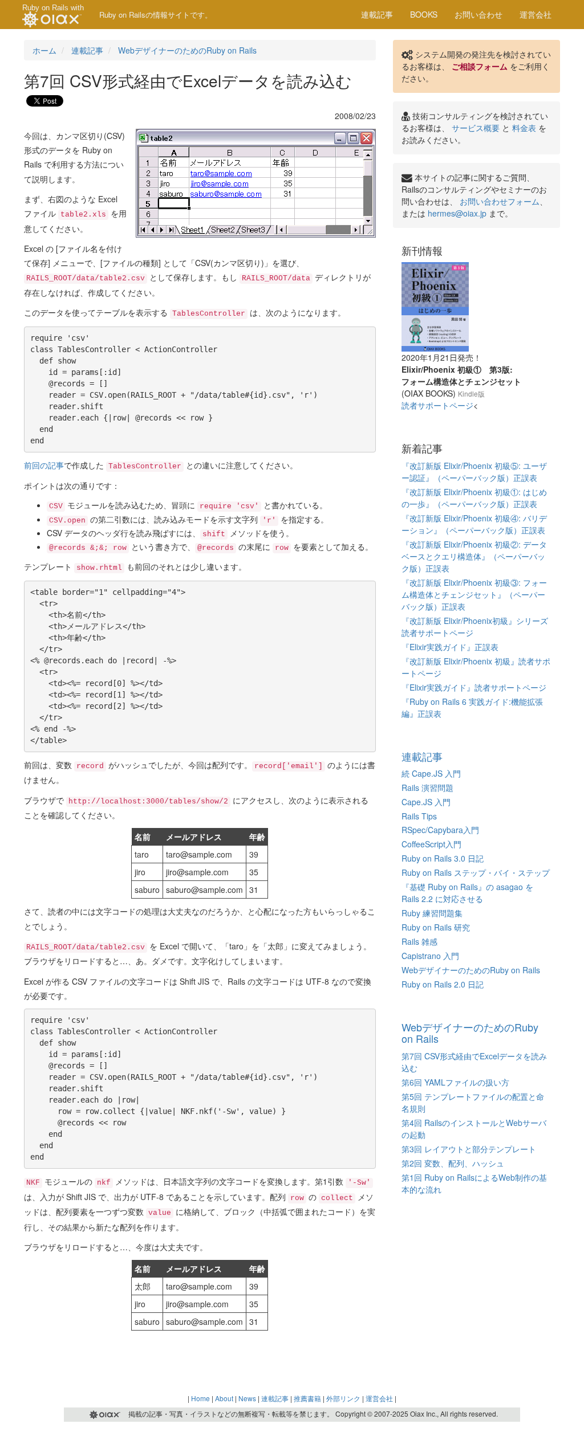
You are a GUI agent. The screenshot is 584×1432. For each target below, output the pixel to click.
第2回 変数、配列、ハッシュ (453, 1163)
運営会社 (535, 14)
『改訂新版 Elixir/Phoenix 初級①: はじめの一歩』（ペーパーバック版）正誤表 (474, 497)
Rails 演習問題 (427, 787)
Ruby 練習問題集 (432, 913)
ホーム (44, 50)
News (247, 1398)
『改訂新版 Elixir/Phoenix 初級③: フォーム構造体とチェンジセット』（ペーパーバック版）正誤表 (474, 594)
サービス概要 (476, 127)
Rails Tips (419, 816)
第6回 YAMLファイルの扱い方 (455, 1082)
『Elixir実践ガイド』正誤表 (450, 646)
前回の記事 (44, 465)
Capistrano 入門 (430, 955)
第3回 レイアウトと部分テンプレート (469, 1148)
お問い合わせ (478, 14)
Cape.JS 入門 (426, 801)
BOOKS (423, 14)
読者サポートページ (437, 405)
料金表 (524, 127)
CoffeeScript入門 (431, 844)
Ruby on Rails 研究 (436, 927)
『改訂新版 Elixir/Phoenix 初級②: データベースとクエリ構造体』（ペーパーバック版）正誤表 (474, 556)
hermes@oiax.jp (457, 213)
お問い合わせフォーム (500, 201)
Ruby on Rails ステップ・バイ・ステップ (476, 872)
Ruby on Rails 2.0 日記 (443, 984)
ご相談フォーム (480, 66)
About (224, 1398)
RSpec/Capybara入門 (440, 829)
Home (200, 1398)
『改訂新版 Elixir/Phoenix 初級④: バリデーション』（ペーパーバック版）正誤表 (474, 524)
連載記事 (377, 14)
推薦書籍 (307, 1398)
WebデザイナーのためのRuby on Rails (187, 50)
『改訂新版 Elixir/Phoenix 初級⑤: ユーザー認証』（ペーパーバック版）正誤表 (474, 471)
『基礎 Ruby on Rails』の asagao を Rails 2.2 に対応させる (467, 892)
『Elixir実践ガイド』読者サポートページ (474, 687)
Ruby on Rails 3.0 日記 (443, 858)
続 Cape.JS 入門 (431, 773)
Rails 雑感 (419, 941)
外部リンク (343, 1398)
